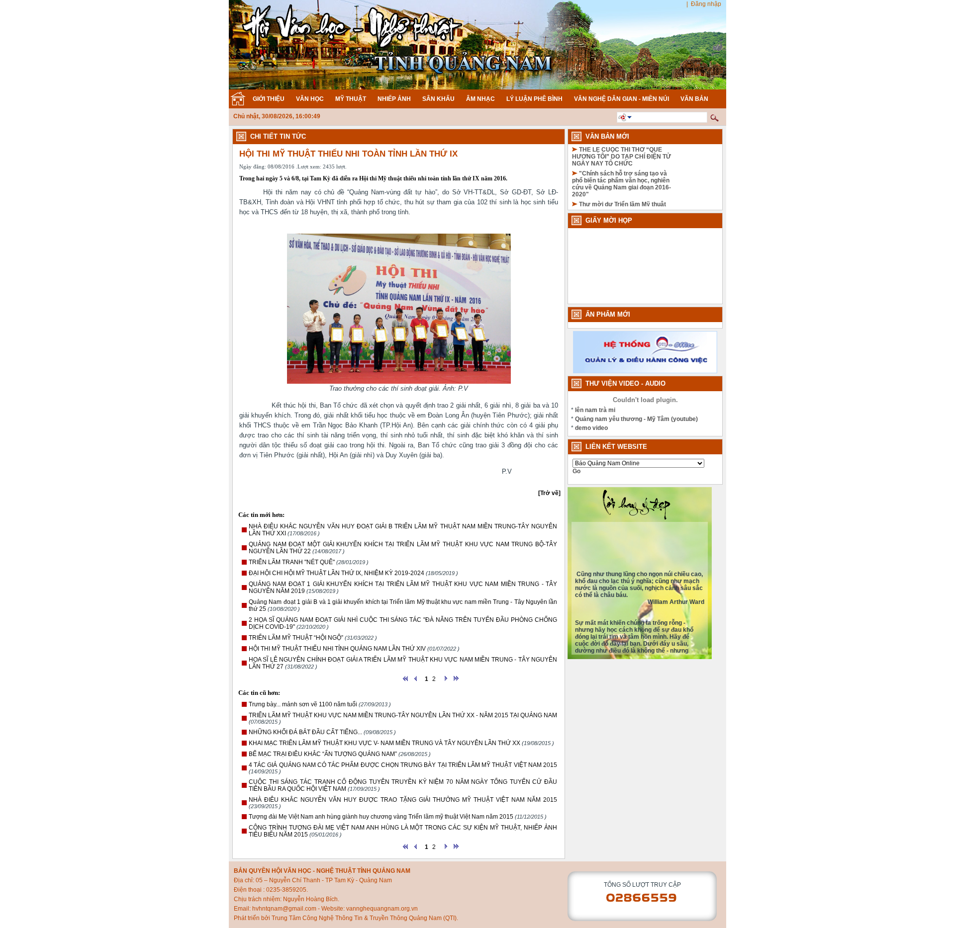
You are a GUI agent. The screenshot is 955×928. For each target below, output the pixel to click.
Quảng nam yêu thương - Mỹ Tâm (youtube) (636, 419)
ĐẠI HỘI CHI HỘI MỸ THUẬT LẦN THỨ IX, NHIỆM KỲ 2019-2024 (336, 573)
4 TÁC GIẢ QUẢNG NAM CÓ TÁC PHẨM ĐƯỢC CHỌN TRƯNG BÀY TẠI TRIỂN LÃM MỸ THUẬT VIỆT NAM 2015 (403, 764)
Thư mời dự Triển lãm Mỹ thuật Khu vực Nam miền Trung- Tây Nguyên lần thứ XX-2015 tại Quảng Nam (620, 196)
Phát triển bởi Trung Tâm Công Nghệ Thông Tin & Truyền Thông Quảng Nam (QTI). (346, 918)
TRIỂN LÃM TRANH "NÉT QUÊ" (292, 562)
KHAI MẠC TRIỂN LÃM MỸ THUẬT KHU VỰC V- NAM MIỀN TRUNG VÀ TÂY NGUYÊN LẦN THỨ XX (384, 743)
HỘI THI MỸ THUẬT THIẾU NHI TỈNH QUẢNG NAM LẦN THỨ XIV (337, 648)
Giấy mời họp (608, 220)
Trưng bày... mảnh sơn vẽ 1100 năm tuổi (303, 704)
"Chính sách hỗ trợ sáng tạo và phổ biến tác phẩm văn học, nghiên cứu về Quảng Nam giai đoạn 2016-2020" (621, 165)
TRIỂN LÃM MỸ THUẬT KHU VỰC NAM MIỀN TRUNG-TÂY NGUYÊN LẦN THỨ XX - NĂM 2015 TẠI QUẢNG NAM (403, 715)
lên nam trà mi (595, 410)
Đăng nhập (706, 3)
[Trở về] (549, 493)
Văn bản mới (607, 136)
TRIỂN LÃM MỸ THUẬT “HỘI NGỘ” (296, 637)
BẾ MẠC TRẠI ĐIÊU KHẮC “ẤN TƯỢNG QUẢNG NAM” (323, 754)
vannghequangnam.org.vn (382, 908)
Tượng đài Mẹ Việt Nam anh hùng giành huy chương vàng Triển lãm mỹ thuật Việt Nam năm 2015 (381, 816)
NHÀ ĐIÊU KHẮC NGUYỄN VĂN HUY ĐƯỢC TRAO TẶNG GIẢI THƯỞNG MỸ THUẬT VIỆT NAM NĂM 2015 (403, 799)
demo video (591, 427)
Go (576, 471)
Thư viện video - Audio (625, 383)
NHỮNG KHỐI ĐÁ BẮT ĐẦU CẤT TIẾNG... (305, 732)
